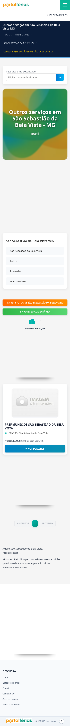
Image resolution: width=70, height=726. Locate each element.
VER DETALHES (36, 448)
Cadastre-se (8, 693)
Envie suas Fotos (11, 704)
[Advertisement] (35, 198)
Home (5, 677)
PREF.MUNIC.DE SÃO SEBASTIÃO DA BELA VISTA (34, 426)
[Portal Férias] (16, 6)
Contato (6, 688)
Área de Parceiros (11, 699)
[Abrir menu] (65, 5)
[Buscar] (60, 77)
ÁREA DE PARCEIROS (57, 15)
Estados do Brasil (11, 683)
